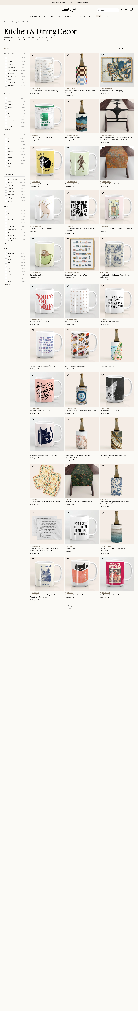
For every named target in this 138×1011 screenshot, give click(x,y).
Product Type (9, 53)
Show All (7, 89)
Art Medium (8, 174)
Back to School (35, 16)
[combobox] (108, 10)
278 (94, 607)
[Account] (121, 10)
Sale (98, 16)
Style (6, 206)
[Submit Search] (99, 10)
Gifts (90, 16)
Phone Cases (81, 16)
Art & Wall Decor (55, 16)
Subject (7, 94)
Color (6, 134)
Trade (106, 16)
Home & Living (69, 16)
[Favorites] (126, 10)
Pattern (7, 249)
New (44, 16)
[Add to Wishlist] (33, 55)
